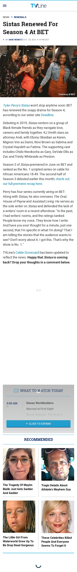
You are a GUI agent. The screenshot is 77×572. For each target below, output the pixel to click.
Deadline (47, 115)
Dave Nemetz (16, 39)
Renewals (20, 17)
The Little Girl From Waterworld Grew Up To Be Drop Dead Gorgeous (18, 541)
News (6, 17)
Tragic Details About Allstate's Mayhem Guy (56, 487)
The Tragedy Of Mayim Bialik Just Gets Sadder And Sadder (18, 489)
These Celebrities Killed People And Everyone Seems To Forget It (56, 542)
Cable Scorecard (27, 252)
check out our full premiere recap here (36, 181)
